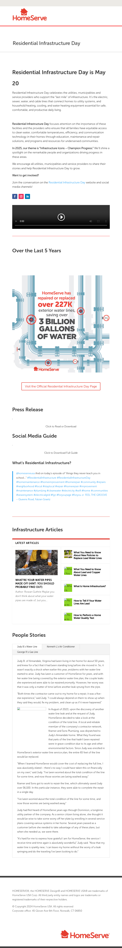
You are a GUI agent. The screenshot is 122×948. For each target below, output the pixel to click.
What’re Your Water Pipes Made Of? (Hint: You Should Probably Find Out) (34, 583)
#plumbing (40, 490)
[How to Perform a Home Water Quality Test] (68, 617)
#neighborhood (25, 486)
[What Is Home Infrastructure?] (68, 588)
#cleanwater (54, 490)
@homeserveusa (25, 473)
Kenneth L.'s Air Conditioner (61, 646)
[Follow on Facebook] (14, 196)
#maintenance (24, 490)
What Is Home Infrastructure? (90, 586)
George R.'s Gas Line (27, 652)
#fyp (53, 494)
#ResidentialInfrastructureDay (73, 477)
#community (88, 482)
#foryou (76, 494)
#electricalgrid (42, 494)
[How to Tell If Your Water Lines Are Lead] (68, 602)
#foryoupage (64, 494)
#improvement (88, 486)
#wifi (78, 490)
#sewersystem (24, 494)
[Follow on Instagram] (21, 196)
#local (38, 486)
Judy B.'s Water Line (27, 646)
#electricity (68, 490)
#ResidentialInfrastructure (41, 477)
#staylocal (48, 486)
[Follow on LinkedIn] (27, 196)
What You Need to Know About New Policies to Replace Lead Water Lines (88, 555)
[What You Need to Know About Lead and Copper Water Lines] (68, 571)
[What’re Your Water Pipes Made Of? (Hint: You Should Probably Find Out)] (36, 562)
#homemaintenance (28, 482)
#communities (99, 490)
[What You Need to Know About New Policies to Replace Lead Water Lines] (68, 554)
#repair (59, 486)
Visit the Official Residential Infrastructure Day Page (61, 386)
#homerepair (72, 482)
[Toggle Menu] (61, 3)
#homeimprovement (52, 482)
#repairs (101, 482)
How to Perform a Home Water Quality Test (87, 616)
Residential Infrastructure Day (67, 182)
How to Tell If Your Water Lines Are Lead (87, 602)
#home (86, 490)
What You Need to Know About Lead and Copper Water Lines (87, 572)
